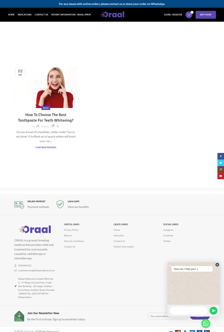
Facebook (168, 235)
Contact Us (69, 246)
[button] (217, 265)
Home (94, 48)
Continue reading (45, 147)
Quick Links (121, 224)
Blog (46, 108)
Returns (68, 235)
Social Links (170, 224)
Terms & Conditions (74, 241)
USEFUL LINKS (71, 224)
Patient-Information (124, 246)
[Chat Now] (205, 323)
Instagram (168, 229)
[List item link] (34, 265)
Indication (119, 235)
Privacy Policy (71, 229)
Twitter (167, 241)
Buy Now (205, 14)
